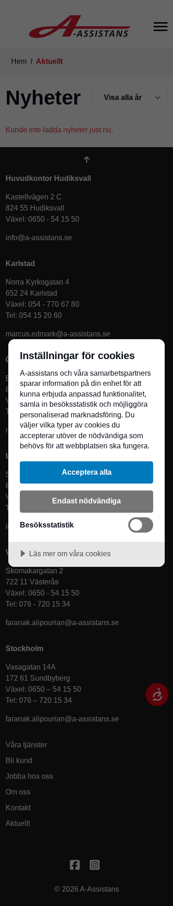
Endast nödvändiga (86, 500)
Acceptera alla (87, 472)
